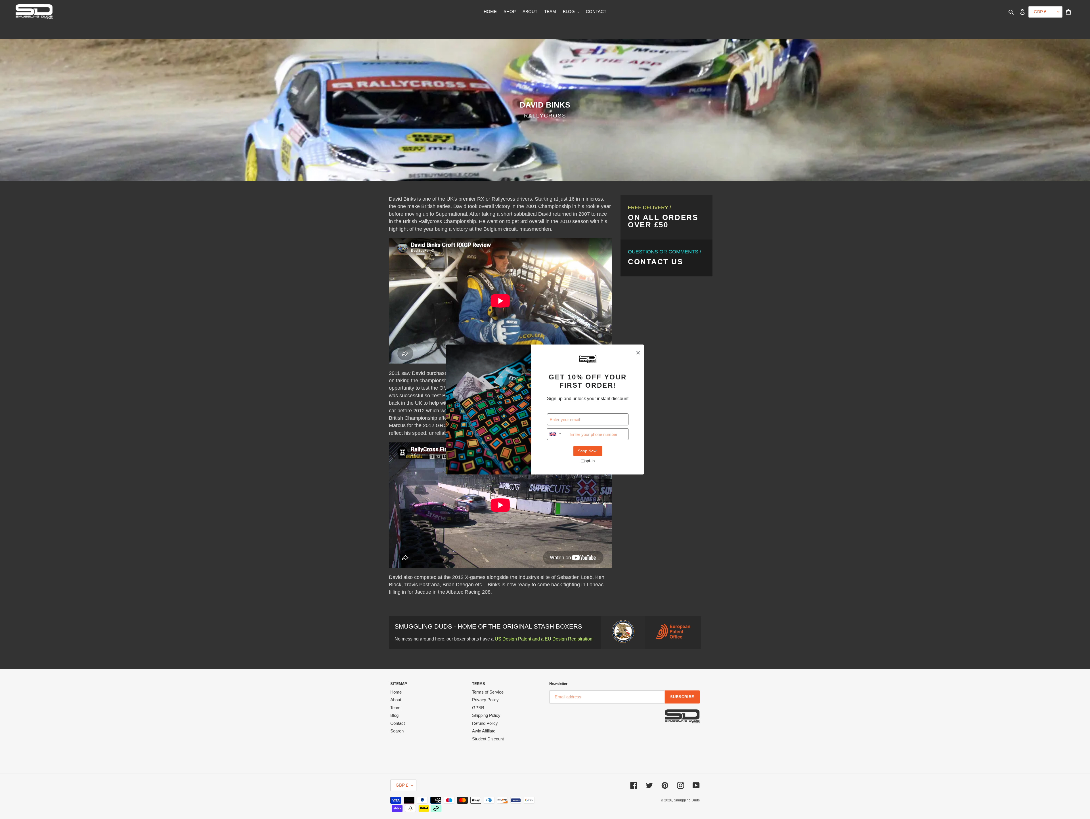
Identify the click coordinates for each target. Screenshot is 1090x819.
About (395, 699)
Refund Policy (485, 723)
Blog (394, 715)
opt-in (589, 460)
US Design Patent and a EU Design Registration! (544, 639)
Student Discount (488, 738)
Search (397, 730)
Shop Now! (588, 451)
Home (396, 692)
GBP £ (402, 785)
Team (395, 707)
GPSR (478, 707)
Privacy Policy (485, 699)
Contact (397, 723)
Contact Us (655, 262)
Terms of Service (488, 692)
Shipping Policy (486, 715)
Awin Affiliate (483, 730)
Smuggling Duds (687, 800)
